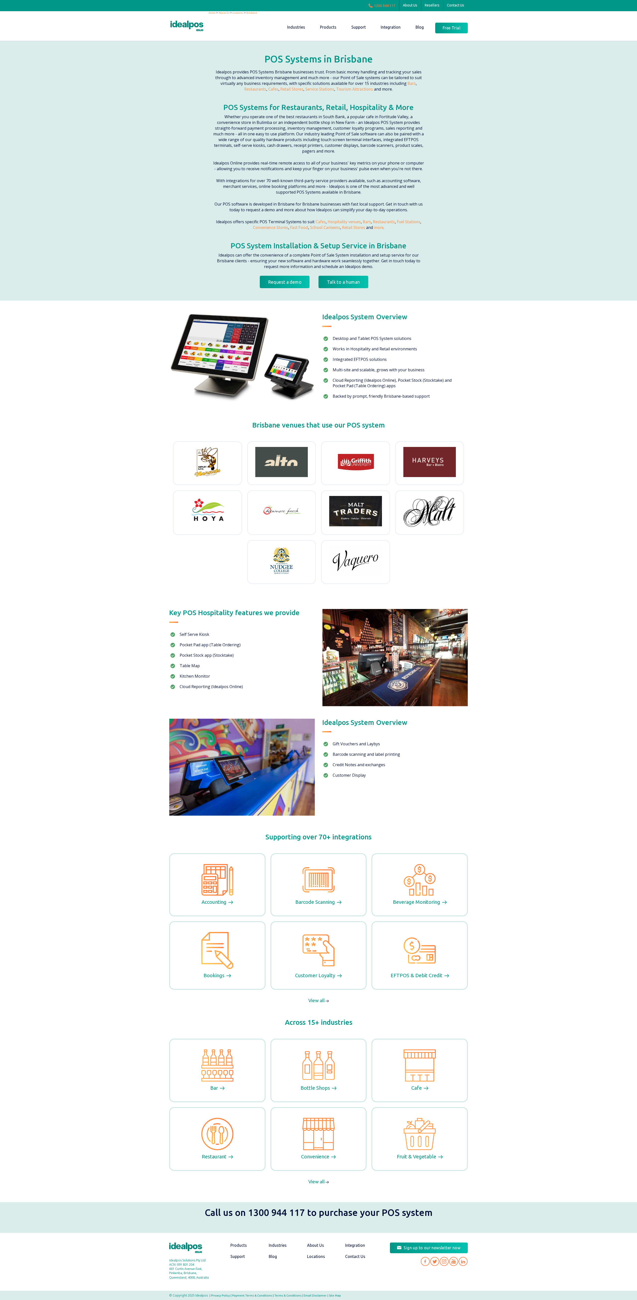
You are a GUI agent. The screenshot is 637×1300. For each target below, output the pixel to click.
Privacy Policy (220, 1295)
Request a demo (285, 281)
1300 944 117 (384, 6)
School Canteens (325, 227)
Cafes (273, 89)
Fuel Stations (408, 221)
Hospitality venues (344, 221)
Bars (412, 83)
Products (238, 1245)
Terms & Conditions (287, 1295)
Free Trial (451, 28)
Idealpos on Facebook (425, 1261)
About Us (410, 5)
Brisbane (251, 12)
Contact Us (455, 5)
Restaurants (255, 89)
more (378, 227)
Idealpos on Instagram (444, 1261)
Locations (237, 12)
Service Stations (319, 89)
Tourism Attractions (354, 89)
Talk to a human (343, 281)
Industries (278, 1245)
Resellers (432, 5)
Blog (273, 1256)
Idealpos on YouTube (453, 1261)
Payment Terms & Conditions (252, 1295)
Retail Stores (291, 89)
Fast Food (299, 227)
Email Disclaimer (315, 1295)
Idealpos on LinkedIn (463, 1261)
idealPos (189, 26)
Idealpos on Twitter (434, 1261)
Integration (355, 1245)
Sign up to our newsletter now (432, 1248)
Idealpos (188, 1248)
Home (212, 12)
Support (237, 1256)
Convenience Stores (270, 227)
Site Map (335, 1295)
